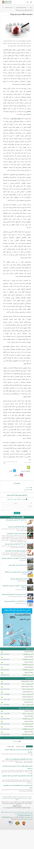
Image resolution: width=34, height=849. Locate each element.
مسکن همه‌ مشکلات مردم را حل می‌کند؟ (24, 10)
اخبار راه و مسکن (8, 7)
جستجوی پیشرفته (18, 798)
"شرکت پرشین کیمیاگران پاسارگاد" (17, 819)
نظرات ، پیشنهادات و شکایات (9, 796)
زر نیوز (31, 7)
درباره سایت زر (28, 796)
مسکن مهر (28, 487)
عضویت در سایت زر (27, 798)
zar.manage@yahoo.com (9, 807)
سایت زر (11, 802)
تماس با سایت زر (20, 796)
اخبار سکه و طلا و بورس (21, 7)
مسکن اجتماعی (27, 489)
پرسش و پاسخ (10, 798)
